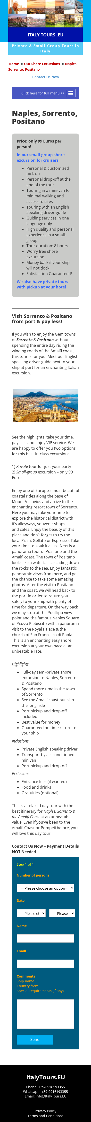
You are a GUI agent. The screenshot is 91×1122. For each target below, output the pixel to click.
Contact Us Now (45, 77)
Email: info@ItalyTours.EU (45, 1096)
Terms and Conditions (46, 1116)
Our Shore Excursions (42, 63)
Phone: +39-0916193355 (45, 1087)
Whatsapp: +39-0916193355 (45, 1091)
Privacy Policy (45, 1111)
